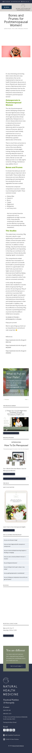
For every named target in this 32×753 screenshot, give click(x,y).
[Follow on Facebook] (4, 730)
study (10, 234)
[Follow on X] (7, 730)
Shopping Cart (17, 1)
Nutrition (26, 28)
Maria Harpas (8, 28)
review (20, 258)
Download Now (8, 530)
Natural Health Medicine (18, 745)
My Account (7, 1)
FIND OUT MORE (8, 474)
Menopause (21, 28)
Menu (7, 7)
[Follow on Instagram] (10, 730)
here (14, 330)
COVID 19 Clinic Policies (12, 739)
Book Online (26, 1)
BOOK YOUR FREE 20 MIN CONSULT (13, 478)
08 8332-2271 (7, 635)
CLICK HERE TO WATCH (10, 433)
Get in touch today (15, 666)
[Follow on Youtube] (14, 730)
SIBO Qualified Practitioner (12, 735)
